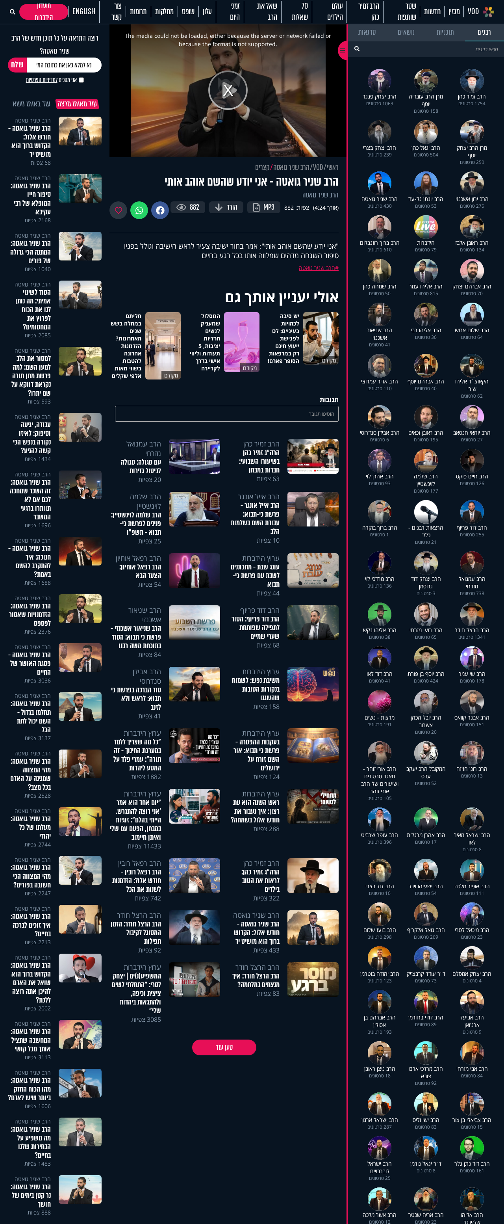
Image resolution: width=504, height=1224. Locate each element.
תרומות (138, 11)
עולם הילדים (335, 12)
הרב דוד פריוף (260, 610)
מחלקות (164, 11)
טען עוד (224, 1047)
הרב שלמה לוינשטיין (145, 501)
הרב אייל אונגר (259, 496)
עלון (207, 11)
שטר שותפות (407, 12)
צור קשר (116, 12)
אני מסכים (51, 80)
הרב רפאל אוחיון (138, 558)
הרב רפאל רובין (139, 863)
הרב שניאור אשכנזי (144, 614)
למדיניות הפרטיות (41, 80)
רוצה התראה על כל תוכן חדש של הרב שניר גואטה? (54, 44)
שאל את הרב (267, 12)
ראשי (333, 167)
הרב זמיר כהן (368, 12)
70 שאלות (300, 12)
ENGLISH (83, 11)
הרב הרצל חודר (139, 915)
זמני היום (235, 12)
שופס (188, 11)
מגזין (454, 11)
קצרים (262, 167)
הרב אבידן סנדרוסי (147, 676)
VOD (473, 11)
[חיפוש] (357, 48)
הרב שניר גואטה (291, 167)
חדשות (432, 11)
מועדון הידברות (44, 12)
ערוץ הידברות (261, 558)
